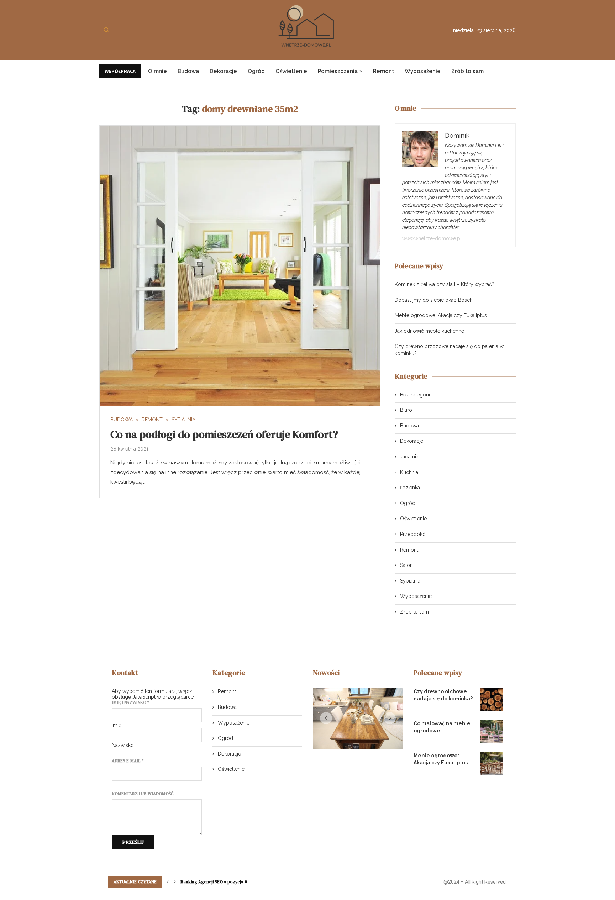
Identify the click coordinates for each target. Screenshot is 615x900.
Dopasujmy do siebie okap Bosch (434, 300)
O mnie (157, 71)
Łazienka (410, 487)
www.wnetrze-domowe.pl (432, 238)
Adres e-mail (127, 761)
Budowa (188, 71)
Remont (383, 71)
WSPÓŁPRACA (120, 71)
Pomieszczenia (338, 71)
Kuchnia (409, 472)
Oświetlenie (291, 71)
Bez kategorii (415, 395)
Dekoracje (223, 71)
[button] (326, 720)
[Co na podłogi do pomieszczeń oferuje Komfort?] (240, 266)
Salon (406, 565)
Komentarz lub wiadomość (142, 793)
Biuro (406, 410)
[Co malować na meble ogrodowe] (491, 731)
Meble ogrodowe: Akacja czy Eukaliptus (441, 315)
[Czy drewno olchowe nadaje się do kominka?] (491, 699)
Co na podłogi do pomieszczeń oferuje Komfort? (224, 434)
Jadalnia (409, 456)
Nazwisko (123, 745)
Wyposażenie (423, 71)
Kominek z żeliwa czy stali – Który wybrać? (444, 284)
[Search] (106, 30)
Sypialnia (410, 581)
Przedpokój (413, 534)
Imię (116, 725)
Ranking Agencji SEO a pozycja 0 (213, 882)
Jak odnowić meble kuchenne (429, 331)
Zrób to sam (467, 71)
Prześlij (133, 842)
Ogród (256, 71)
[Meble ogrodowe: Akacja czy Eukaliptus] (491, 763)
